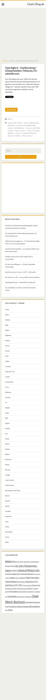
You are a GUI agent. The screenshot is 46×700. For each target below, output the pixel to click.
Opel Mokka (12, 596)
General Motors (26, 570)
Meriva (7, 444)
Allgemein (8, 335)
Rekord (7, 496)
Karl (6, 434)
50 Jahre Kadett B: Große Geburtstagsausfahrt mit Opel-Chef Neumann (21, 235)
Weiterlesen (12, 110)
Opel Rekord (28, 596)
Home (5, 61)
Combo (7, 377)
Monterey (8, 459)
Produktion (13, 606)
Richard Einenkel (23, 606)
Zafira (7, 542)
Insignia (7, 408)
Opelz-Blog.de (35, 4)
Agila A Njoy (20, 131)
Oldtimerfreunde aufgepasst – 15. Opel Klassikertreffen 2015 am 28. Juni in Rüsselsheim (22, 242)
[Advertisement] (23, 32)
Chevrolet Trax (10, 371)
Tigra (6, 521)
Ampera (7, 340)
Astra (7, 356)
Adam (7, 315)
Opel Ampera (11, 581)
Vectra (7, 527)
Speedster (8, 516)
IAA (37, 570)
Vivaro (7, 537)
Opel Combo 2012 (27, 585)
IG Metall (8, 574)
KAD (6, 418)
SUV (6, 610)
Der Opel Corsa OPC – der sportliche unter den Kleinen (22, 277)
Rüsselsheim (34, 606)
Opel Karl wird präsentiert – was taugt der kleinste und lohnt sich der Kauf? (22, 250)
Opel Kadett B (22, 591)
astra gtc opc (28, 562)
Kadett (7, 423)
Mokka (7, 454)
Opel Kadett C (30, 591)
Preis (6, 606)
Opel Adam (34, 578)
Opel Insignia (13, 591)
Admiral (7, 320)
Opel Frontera (9, 485)
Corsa (7, 387)
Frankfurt (14, 570)
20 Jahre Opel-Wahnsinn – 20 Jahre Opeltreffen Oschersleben (20, 266)
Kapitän (7, 428)
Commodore (9, 382)
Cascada (7, 366)
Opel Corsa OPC (12, 588)
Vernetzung (8, 532)
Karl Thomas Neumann (25, 574)
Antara (7, 346)
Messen (7, 449)
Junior (7, 413)
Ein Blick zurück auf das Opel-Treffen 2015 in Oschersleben (19, 258)
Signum (7, 506)
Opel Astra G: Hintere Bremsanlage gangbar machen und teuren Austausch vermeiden (21, 227)
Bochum (7, 566)
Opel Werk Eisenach (32, 602)
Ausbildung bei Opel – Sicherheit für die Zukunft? (20, 282)
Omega (7, 475)
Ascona (7, 351)
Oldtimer (22, 578)
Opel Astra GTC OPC (13, 585)
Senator (7, 501)
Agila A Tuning (14, 136)
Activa (7, 309)
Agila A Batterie (15, 123)
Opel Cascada (9, 480)
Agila (10, 119)
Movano (7, 470)
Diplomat (8, 392)
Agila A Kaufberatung (26, 125)
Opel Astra (21, 582)
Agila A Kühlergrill (16, 128)
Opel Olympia (20, 596)
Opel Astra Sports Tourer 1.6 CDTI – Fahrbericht (20, 272)
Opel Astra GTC (31, 582)
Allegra (7, 330)
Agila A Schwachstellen (25, 133)
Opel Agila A (27, 136)
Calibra (7, 361)
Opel (28, 577)
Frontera (8, 397)
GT (6, 402)
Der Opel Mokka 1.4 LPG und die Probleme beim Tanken (20, 289)
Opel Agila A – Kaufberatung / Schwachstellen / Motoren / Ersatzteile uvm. (21, 70)
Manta (7, 439)
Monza (7, 465)
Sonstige (7, 511)
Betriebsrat (35, 562)
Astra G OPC (20, 561)
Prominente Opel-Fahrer (12, 490)
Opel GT (30, 588)
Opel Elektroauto (22, 588)
